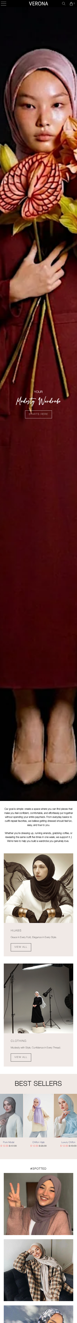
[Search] (63, 3)
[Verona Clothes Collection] (38, 3)
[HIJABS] (38, 888)
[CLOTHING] (38, 998)
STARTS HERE (38, 414)
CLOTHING (19, 1041)
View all (21, 947)
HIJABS (16, 930)
